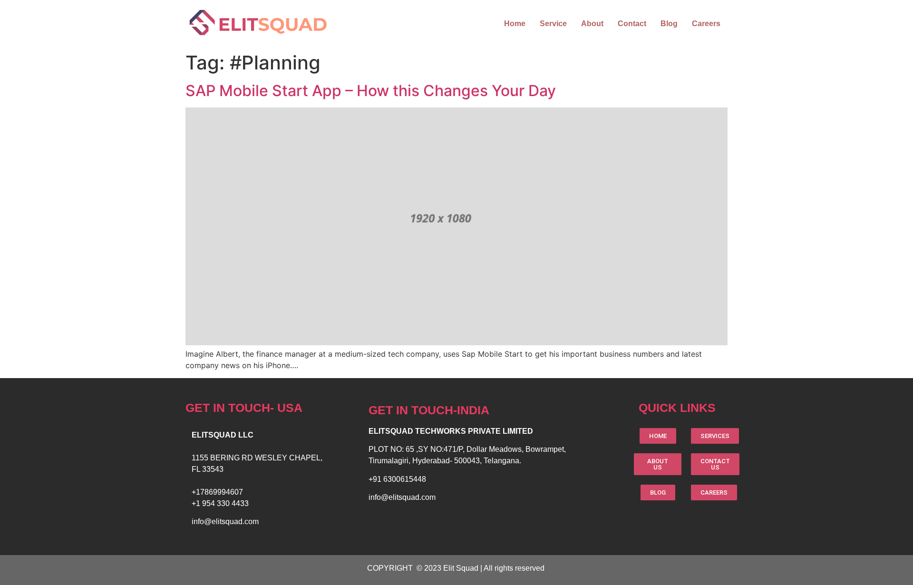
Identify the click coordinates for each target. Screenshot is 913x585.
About (592, 24)
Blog (669, 24)
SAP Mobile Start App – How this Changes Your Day (370, 90)
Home (514, 24)
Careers (706, 24)
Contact (632, 24)
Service (553, 24)
